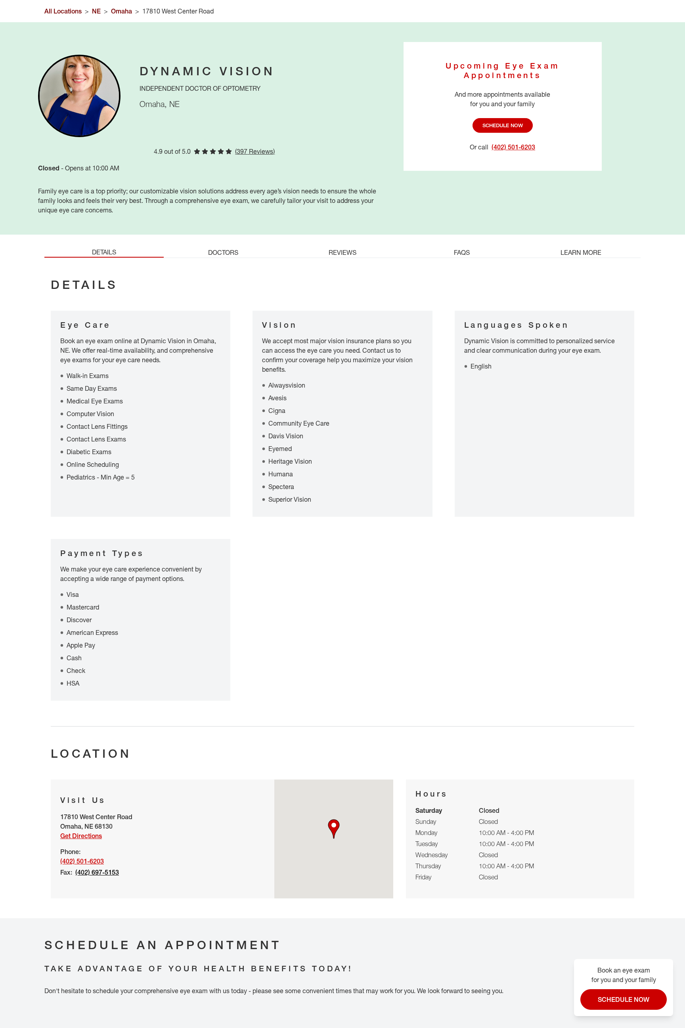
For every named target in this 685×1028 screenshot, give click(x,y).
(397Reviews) (255, 151)
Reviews (342, 252)
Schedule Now (502, 125)
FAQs (462, 252)
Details (104, 252)
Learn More (581, 252)
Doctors (223, 252)
